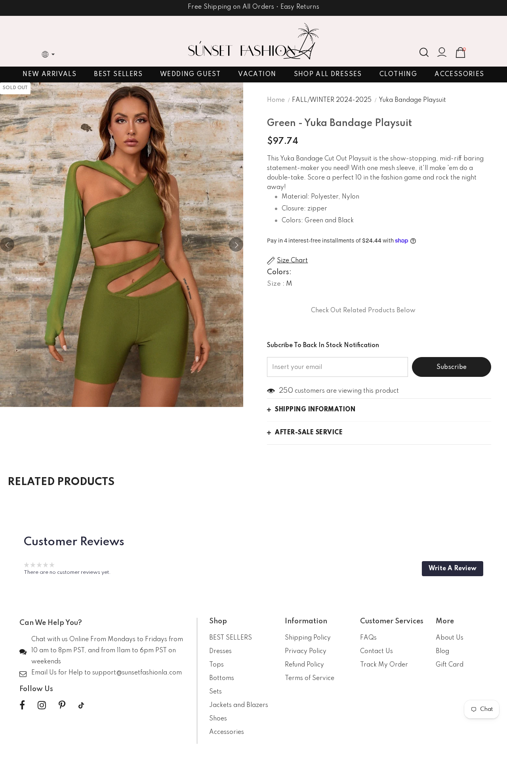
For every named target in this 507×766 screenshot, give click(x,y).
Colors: (279, 272)
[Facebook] (22, 705)
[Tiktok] (81, 705)
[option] (121, 244)
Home (276, 100)
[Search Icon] (424, 52)
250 (286, 390)
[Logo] (253, 41)
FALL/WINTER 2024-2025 (332, 100)
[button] (452, 568)
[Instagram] (42, 705)
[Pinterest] (62, 705)
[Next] (236, 244)
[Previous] (7, 244)
